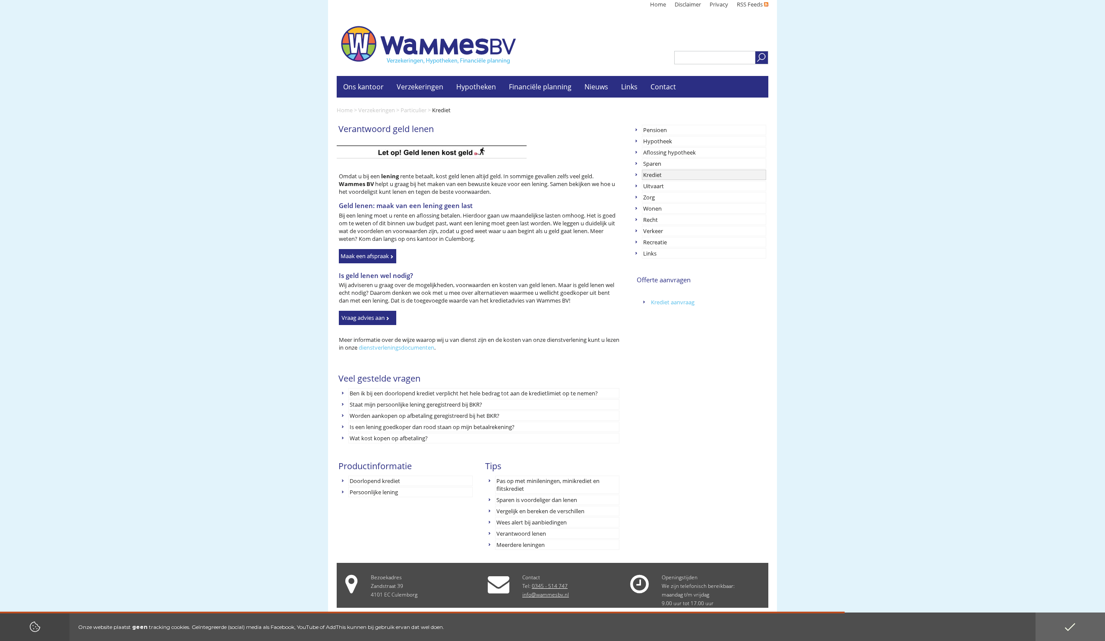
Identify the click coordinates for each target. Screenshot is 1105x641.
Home (658, 4)
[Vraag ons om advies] (367, 318)
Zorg (649, 197)
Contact (663, 87)
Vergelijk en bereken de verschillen (540, 511)
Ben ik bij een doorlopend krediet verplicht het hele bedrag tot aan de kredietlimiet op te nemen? (474, 393)
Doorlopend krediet (375, 481)
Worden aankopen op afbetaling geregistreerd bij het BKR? (424, 416)
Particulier (413, 110)
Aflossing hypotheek (669, 152)
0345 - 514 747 (550, 586)
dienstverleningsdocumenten (396, 347)
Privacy (719, 4)
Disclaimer (688, 4)
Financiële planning (540, 87)
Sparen (652, 163)
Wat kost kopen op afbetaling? (389, 438)
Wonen (652, 208)
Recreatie (655, 242)
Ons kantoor (363, 87)
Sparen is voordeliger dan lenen (536, 500)
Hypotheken (476, 87)
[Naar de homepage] (428, 45)
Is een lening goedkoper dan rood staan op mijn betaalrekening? (432, 427)
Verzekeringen (376, 110)
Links (650, 253)
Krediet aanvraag (673, 302)
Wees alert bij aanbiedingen (531, 522)
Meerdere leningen (520, 545)
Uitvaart (653, 186)
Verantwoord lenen (521, 533)
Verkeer (653, 231)
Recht (650, 220)
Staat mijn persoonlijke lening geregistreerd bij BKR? (416, 404)
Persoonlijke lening (374, 492)
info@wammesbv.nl (545, 594)
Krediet (652, 175)
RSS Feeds (750, 4)
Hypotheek (657, 141)
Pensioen (655, 130)
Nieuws (596, 87)
